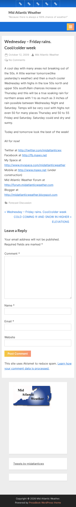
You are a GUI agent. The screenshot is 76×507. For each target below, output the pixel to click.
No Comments (17, 60)
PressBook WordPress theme (45, 502)
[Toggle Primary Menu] (70, 26)
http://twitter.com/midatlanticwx (40, 150)
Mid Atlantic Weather (24, 12)
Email (9, 321)
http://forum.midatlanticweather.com (28, 185)
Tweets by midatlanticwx (28, 463)
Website (9, 337)
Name (9, 305)
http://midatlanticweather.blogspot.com (30, 194)
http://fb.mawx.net (34, 155)
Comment (12, 253)
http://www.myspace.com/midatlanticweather (34, 165)
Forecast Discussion (20, 202)
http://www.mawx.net (32, 170)
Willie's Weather (27, 448)
